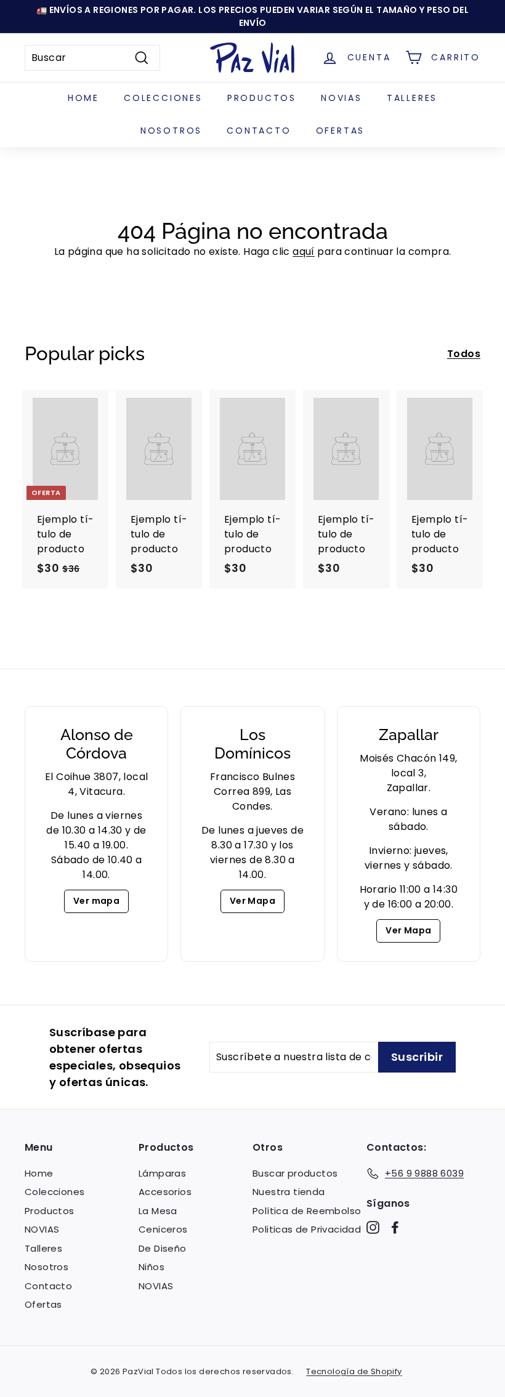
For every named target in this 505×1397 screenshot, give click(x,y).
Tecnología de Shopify (354, 1371)
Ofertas (340, 130)
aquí (304, 251)
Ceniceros (163, 1229)
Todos (463, 354)
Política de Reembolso (306, 1210)
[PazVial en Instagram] (372, 1227)
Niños (151, 1266)
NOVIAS (341, 98)
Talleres (412, 98)
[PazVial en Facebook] (395, 1227)
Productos (261, 98)
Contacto (259, 130)
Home (83, 98)
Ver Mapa (252, 901)
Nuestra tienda (288, 1191)
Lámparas (162, 1173)
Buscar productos (294, 1173)
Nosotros (171, 130)
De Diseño (163, 1248)
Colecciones (163, 98)
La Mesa (158, 1210)
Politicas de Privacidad (306, 1229)
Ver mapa (96, 901)
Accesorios (165, 1191)
